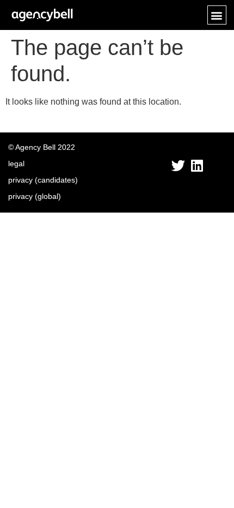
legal (16, 163)
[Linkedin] (197, 165)
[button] (216, 15)
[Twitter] (178, 165)
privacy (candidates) (43, 180)
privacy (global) (34, 196)
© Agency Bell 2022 (41, 147)
